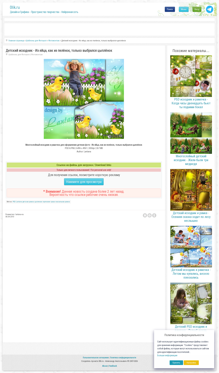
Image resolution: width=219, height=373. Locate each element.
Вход (197, 9)
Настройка (191, 362)
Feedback (113, 366)
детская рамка (28, 202)
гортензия (46, 202)
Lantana (19, 202)
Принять (176, 362)
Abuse (104, 366)
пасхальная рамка (62, 202)
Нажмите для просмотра (83, 182)
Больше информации (167, 355)
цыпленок (38, 202)
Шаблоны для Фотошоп (19, 54)
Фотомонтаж (37, 54)
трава (53, 202)
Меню (183, 9)
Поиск (170, 9)
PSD (14, 202)
